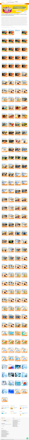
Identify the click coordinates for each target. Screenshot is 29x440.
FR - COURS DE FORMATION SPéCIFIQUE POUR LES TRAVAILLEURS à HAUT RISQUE (17, 306)
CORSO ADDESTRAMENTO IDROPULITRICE (11, 139)
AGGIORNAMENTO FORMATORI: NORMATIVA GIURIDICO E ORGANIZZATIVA (24, 247)
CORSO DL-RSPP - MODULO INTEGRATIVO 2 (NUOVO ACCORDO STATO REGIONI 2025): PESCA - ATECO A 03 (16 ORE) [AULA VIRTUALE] (24, 38)
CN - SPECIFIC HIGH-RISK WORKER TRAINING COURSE (24, 272)
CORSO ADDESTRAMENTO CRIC (4, 139)
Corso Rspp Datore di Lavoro (4, 430)
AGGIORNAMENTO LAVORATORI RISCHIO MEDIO (4, 323)
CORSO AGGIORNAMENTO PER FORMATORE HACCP (4, 222)
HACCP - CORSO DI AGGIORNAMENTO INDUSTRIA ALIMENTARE (17, 222)
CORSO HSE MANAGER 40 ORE (10, 239)
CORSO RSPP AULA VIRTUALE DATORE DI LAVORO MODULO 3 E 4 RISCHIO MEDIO (4, 314)
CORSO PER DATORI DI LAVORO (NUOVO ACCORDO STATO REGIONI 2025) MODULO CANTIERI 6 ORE (24, 30)
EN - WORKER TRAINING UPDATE (24, 256)
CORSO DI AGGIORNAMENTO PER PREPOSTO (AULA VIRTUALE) (24, 323)
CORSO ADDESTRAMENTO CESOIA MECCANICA (11, 147)
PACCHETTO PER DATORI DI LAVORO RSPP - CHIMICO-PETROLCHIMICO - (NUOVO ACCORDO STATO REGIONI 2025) (4, 63)
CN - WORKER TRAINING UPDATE (4, 281)
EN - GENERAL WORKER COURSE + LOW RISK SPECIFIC (17, 281)
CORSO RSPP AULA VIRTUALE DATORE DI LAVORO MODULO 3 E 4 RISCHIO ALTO (17, 314)
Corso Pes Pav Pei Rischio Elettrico (4, 432)
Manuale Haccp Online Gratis (4, 435)
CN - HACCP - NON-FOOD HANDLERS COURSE (24, 214)
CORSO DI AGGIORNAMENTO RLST (24, 155)
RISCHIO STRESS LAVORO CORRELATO (10, 80)
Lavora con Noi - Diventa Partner (24, 413)
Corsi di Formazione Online (15, 420)
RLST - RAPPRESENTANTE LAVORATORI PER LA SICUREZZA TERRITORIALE (4, 155)
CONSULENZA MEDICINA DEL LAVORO (17, 389)
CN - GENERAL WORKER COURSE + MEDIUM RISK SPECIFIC (24, 264)
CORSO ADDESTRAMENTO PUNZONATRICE (24, 139)
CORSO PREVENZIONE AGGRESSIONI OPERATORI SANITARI (4, 105)
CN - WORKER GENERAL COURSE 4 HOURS (10, 264)
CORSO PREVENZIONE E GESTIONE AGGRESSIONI (24, 97)
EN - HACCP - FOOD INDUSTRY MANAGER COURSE (10, 197)
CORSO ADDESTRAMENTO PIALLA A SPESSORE (4, 147)
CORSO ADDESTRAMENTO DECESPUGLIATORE (24, 122)
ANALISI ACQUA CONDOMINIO (3, 372)
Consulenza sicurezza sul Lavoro (6, 407)
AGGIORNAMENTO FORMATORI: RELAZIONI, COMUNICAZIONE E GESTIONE (17, 256)
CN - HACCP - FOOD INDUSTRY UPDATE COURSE (4, 214)
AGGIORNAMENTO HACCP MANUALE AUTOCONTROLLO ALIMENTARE (11, 348)
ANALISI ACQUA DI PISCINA (24, 364)
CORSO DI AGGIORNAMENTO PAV (10, 181)
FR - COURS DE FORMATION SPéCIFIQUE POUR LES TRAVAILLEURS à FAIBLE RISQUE (4, 306)
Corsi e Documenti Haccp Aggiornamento (16, 421)
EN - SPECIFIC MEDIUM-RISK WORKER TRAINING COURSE (18, 289)
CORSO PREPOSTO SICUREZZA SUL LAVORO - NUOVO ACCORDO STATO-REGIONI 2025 (24, 72)
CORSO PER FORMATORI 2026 (17, 247)
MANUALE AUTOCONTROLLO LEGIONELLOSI (23, 348)
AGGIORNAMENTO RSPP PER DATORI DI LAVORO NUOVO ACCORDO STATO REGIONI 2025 (17, 30)
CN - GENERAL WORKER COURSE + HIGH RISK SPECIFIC (4, 272)
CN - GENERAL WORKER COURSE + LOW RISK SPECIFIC (17, 264)
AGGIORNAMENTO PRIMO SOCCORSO (11, 172)
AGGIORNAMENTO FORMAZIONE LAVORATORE (17, 80)
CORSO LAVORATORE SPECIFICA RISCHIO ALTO (17, 97)
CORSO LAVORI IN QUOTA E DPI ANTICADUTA (4, 122)
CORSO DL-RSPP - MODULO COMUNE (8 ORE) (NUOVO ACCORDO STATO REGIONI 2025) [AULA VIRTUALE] (11, 38)
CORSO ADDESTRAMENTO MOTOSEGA (11, 122)
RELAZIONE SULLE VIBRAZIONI (17, 356)
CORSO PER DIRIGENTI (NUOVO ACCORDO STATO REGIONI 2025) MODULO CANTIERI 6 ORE (4, 38)
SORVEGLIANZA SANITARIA (4, 397)
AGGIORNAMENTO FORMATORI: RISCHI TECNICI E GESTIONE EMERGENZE (4, 256)
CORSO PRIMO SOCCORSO (4, 172)
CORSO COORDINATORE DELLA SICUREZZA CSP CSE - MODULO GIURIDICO (11, 247)
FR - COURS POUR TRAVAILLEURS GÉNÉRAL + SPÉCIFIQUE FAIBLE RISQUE (11, 298)
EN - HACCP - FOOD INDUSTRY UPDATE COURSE (4, 197)
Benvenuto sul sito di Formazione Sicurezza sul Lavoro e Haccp (6, 0)
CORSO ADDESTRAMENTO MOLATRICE (17, 139)
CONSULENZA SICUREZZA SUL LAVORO (24, 306)
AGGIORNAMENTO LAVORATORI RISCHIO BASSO (24, 314)
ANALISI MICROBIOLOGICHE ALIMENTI (24, 381)
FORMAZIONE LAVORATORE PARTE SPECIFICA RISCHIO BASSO (4, 97)
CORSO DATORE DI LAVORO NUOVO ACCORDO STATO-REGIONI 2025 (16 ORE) (4, 30)
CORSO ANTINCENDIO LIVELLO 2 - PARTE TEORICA (11, 114)
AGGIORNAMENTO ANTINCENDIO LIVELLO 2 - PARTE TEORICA (24, 105)
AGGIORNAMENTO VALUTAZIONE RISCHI (10, 339)
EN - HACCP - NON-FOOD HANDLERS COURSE (24, 197)
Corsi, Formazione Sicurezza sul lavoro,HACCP (5, 27)
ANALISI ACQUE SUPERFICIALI (23, 372)
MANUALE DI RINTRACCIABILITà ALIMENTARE (17, 348)
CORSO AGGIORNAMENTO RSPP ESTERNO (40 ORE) (4, 247)
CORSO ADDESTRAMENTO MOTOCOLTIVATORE (17, 122)
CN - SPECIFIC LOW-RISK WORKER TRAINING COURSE (11, 272)
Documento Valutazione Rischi (4, 436)
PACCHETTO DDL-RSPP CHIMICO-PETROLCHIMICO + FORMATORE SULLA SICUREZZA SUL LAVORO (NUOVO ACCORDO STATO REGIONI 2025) (18, 72)
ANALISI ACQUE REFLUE (17, 372)
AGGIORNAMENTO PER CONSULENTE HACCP (10, 222)
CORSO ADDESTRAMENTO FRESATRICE (24, 147)
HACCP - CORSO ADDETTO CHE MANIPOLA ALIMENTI (4, 231)
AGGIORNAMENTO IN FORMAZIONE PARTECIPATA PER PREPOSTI (11, 164)
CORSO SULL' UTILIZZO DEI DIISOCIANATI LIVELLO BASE (11, 105)
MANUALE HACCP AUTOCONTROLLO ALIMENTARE (3, 348)
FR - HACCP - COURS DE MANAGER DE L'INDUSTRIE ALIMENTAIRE (11, 206)
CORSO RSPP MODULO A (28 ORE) (24, 239)
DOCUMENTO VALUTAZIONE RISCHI (4, 339)
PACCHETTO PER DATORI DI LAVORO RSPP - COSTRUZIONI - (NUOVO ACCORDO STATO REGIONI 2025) (24, 55)
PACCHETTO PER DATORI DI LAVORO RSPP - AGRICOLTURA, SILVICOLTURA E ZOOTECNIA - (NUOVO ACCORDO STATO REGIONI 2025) (11, 55)
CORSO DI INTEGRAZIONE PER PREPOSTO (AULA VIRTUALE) (17, 323)
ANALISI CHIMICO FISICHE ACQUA (11, 381)
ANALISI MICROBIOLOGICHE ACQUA (18, 381)
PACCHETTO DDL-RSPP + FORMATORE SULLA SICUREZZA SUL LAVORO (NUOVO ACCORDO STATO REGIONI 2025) (17, 63)
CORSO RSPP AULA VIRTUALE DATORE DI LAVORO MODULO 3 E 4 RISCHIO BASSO (10, 314)
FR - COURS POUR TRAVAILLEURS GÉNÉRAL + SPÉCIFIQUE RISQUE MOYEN (17, 298)
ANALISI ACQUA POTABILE (11, 372)
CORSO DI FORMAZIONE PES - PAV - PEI (18, 181)
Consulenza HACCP (15, 407)
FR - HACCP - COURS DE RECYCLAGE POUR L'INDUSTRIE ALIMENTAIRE (4, 206)
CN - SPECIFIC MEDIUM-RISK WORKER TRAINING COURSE (18, 272)
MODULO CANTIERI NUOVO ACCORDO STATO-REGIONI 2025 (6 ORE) (11, 30)
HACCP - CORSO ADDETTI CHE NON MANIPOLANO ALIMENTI (10, 231)
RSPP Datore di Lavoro (15, 425)
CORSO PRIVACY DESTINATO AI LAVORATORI (18, 231)
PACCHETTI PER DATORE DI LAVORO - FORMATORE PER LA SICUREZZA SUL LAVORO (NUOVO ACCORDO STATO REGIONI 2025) (11, 63)
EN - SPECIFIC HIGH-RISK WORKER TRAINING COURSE (24, 289)
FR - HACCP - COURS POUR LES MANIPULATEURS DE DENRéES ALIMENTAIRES (17, 206)
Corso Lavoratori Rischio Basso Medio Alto (5, 433)
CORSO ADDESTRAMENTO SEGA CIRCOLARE (4, 130)
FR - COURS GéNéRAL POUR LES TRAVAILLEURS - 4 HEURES (4, 298)
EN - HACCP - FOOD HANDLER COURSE (17, 197)
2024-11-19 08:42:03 (12, 27)
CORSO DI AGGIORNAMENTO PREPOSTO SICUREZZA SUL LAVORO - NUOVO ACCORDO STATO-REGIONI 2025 (4, 80)
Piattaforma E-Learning (15, 424)
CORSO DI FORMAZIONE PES (24, 180)
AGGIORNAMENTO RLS (17, 155)
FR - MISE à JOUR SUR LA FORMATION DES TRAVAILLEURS (4, 264)
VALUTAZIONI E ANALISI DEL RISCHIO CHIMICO (17, 339)
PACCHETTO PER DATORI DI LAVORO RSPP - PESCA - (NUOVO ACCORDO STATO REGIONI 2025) (17, 55)
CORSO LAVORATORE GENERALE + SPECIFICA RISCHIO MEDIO (17, 89)
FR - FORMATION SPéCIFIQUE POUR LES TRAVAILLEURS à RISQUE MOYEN (10, 306)
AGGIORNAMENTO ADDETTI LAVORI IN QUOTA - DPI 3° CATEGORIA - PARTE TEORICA (24, 130)
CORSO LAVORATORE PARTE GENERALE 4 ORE (4, 89)
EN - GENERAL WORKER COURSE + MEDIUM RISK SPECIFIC (24, 281)
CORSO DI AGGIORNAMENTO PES (4, 181)
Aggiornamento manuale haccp (15, 426)
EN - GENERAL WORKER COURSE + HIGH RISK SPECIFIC (4, 289)
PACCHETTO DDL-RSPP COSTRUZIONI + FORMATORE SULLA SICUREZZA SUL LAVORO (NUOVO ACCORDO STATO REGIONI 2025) (11, 72)
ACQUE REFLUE (16, 364)
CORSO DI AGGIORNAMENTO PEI (24, 172)
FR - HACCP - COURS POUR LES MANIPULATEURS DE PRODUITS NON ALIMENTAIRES (24, 206)
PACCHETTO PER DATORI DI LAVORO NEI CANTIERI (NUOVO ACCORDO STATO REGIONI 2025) (24, 47)
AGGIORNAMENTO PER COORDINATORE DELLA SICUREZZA (17, 239)
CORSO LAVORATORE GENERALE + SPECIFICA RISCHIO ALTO (24, 89)
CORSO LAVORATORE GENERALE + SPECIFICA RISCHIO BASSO (10, 89)
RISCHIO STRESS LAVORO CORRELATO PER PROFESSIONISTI (4, 239)
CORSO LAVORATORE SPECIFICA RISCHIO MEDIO (11, 97)
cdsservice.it (2, 439)
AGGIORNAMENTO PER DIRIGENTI (17, 164)
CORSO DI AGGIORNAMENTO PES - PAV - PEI (17, 172)
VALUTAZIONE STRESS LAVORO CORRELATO (4, 356)
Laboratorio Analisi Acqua (15, 422)
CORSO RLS (9, 155)
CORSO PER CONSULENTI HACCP (17, 189)
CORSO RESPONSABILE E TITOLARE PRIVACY (24, 231)
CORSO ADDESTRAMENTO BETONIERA (17, 147)
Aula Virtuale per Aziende (15, 423)
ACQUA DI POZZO (10, 364)
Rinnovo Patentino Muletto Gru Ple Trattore (5, 434)
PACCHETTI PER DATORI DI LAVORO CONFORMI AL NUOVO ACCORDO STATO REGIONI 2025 (17, 47)
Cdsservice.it (3, 29)
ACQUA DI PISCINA (3, 364)
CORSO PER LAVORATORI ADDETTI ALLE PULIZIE (24, 80)
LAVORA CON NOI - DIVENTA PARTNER (23, 331)
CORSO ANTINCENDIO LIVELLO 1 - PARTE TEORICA (17, 114)
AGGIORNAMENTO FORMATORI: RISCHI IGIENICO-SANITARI (10, 256)
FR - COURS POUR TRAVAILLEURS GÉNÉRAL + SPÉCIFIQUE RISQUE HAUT (24, 298)
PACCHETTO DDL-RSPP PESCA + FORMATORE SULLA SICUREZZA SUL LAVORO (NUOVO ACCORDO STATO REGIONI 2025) (4, 72)
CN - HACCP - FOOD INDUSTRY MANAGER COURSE (10, 214)
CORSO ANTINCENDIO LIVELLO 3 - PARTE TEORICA (4, 114)
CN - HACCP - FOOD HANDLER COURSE (17, 214)
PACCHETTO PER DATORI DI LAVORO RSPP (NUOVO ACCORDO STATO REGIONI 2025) (4, 55)
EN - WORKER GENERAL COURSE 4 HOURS (10, 281)
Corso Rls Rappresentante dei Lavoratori (5, 431)
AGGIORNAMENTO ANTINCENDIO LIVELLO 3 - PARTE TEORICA (17, 105)
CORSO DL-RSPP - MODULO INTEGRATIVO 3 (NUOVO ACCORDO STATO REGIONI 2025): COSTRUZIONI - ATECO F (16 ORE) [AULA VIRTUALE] (4, 47)
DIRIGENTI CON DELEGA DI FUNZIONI (24, 164)
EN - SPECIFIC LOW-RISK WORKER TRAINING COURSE (11, 289)
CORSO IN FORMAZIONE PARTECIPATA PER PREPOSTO (4, 164)
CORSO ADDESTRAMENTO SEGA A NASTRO (11, 130)
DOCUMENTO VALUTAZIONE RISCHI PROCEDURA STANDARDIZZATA (24, 339)
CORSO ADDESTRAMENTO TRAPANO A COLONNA (17, 130)
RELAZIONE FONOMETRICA (11, 356)
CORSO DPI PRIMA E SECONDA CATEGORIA (24, 114)
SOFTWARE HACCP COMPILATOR (23, 356)
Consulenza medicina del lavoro (25, 407)
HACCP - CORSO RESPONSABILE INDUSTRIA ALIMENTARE (24, 222)
